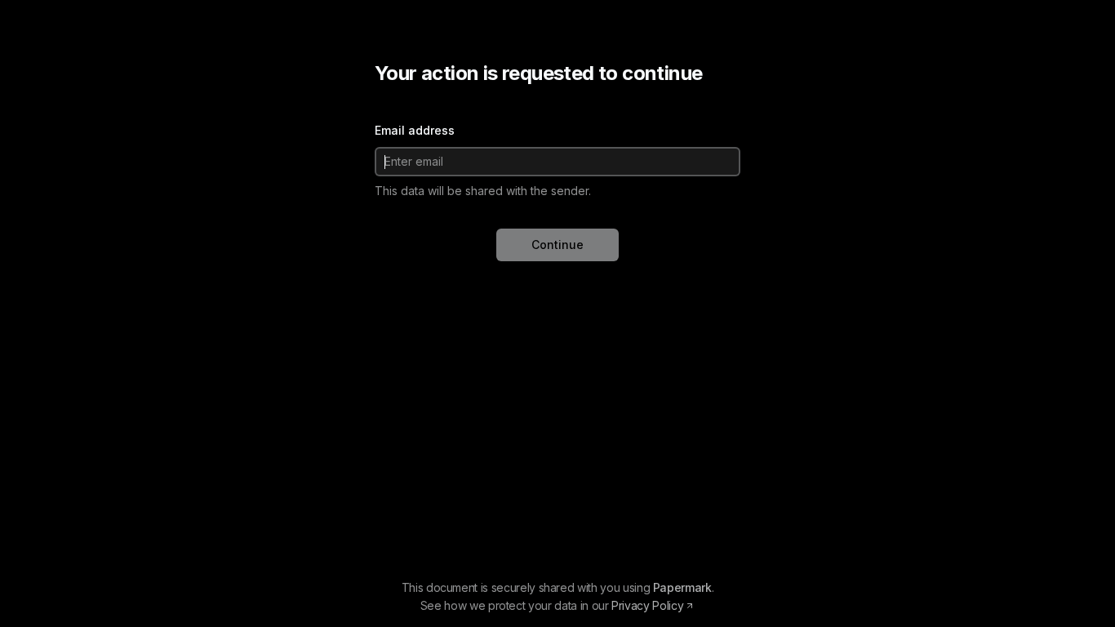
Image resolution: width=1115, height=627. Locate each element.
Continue (557, 244)
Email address (415, 130)
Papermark (682, 587)
